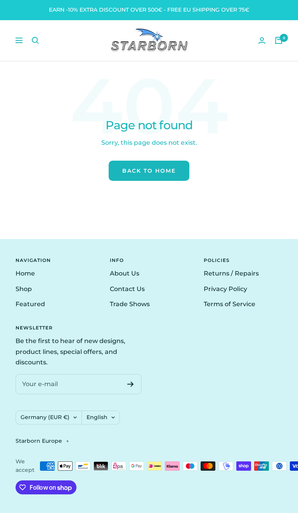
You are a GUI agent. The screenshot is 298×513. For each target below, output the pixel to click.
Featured (30, 304)
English (97, 417)
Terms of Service (229, 304)
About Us (124, 273)
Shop (24, 289)
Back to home (149, 170)
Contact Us (127, 289)
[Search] (35, 40)
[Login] (261, 40)
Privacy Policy (225, 289)
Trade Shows (130, 304)
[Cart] (278, 40)
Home (25, 273)
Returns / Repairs (231, 273)
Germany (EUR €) (45, 417)
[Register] (130, 384)
